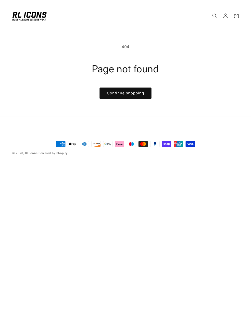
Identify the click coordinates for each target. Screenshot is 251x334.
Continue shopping (125, 93)
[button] (214, 16)
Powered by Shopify (53, 153)
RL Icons (31, 153)
